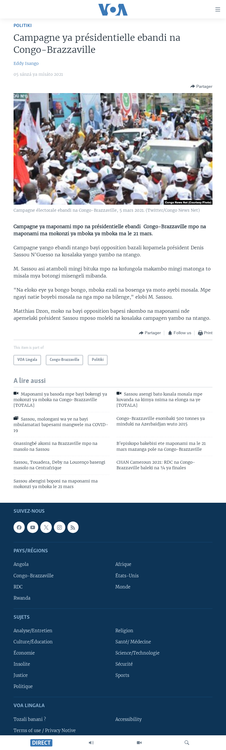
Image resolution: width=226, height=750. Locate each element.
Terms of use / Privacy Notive (45, 730)
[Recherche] (187, 742)
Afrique (123, 564)
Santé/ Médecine (133, 642)
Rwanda (22, 598)
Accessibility (128, 719)
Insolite (22, 664)
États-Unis (127, 575)
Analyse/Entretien (33, 630)
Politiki (23, 25)
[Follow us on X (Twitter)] (45, 527)
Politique (23, 686)
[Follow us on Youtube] (32, 527)
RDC (18, 586)
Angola (21, 564)
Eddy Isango (26, 63)
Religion (124, 630)
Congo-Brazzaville (34, 575)
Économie (24, 653)
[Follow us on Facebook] (19, 527)
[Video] (139, 742)
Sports (122, 675)
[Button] (201, 86)
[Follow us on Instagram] (59, 527)
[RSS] (73, 527)
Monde (122, 586)
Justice (21, 675)
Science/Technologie (137, 653)
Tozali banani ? (30, 719)
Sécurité (124, 664)
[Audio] (91, 742)
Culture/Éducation (33, 642)
